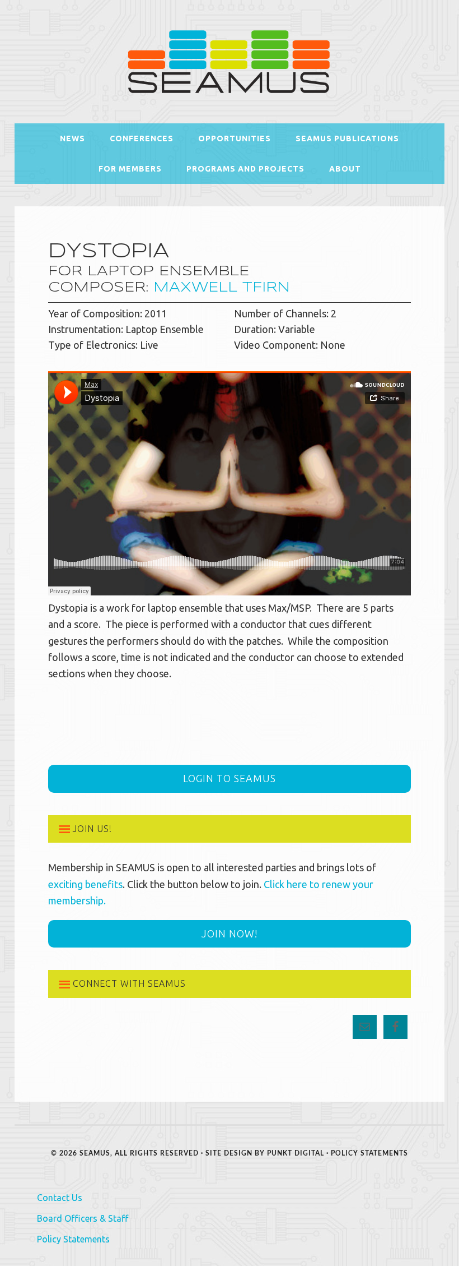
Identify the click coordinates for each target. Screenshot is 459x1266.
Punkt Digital (295, 1153)
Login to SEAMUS (229, 778)
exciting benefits (85, 884)
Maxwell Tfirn (221, 287)
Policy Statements (369, 1153)
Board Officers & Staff (82, 1218)
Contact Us (59, 1198)
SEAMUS (229, 61)
